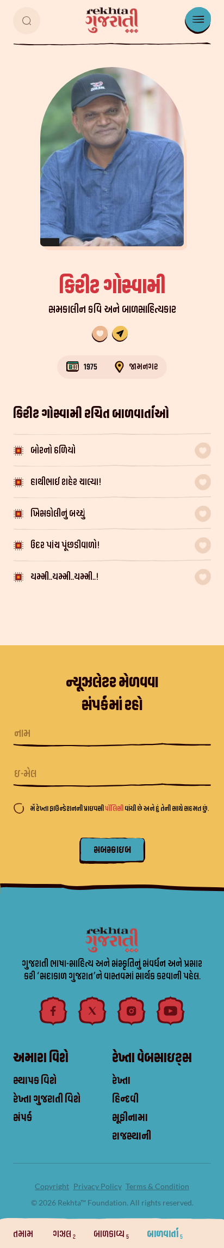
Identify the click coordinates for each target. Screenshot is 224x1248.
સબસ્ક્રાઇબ (112, 850)
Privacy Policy (97, 1186)
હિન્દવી (125, 1099)
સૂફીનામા (130, 1118)
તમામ (24, 1234)
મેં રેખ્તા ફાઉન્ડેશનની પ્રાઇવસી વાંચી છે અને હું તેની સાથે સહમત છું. (119, 808)
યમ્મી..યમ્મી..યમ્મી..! (64, 577)
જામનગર (143, 366)
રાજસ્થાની (131, 1136)
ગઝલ (64, 1234)
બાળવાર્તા (165, 1234)
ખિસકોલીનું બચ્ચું (57, 513)
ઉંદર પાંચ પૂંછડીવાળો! (65, 545)
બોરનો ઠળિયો (53, 450)
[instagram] (131, 1011)
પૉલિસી (115, 808)
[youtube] (170, 1011)
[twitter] (92, 1011)
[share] (120, 334)
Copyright (52, 1186)
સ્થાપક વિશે (35, 1081)
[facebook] (53, 1011)
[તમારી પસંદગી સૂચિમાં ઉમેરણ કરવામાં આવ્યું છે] (100, 334)
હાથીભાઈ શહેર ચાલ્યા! (66, 482)
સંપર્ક (22, 1118)
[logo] (112, 20)
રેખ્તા (121, 1081)
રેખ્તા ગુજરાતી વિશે (46, 1099)
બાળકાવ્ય (111, 1234)
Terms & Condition (157, 1186)
